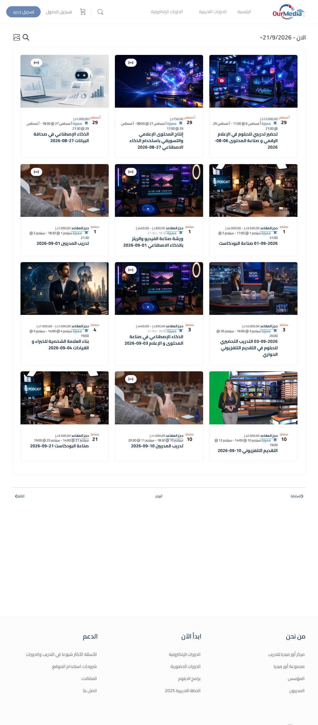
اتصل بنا (90, 691)
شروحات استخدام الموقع (74, 666)
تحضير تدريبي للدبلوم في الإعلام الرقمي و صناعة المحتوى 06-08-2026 (246, 140)
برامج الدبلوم (189, 678)
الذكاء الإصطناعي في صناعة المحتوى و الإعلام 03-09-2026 (154, 340)
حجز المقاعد (269, 228)
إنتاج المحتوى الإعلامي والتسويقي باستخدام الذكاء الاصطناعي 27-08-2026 (156, 140)
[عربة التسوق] (82, 12)
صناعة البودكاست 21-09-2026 (59, 446)
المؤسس (296, 678)
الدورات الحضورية (185, 666)
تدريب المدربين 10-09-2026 (157, 446)
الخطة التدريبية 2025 (183, 691)
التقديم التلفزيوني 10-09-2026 (248, 450)
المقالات (89, 678)
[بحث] (100, 12)
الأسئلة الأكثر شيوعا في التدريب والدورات (61, 654)
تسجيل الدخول (59, 12)
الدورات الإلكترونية (185, 654)
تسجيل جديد (23, 12)
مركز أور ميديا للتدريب (286, 654)
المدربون (297, 691)
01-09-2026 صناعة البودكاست (248, 243)
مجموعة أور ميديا (289, 666)
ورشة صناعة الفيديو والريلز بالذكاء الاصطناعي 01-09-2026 (153, 242)
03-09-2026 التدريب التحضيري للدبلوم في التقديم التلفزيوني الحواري (249, 347)
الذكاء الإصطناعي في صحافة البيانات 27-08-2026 (61, 137)
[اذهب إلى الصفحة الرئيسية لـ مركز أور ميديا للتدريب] (288, 11)
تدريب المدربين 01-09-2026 (63, 243)
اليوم (159, 496)
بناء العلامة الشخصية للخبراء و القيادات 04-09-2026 (60, 344)
